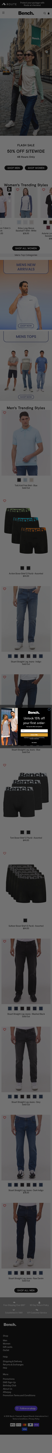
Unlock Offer (34, 735)
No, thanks (34, 742)
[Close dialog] (49, 709)
